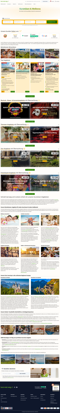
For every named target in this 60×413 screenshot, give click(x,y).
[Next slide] (58, 100)
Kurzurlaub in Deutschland (11, 296)
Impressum (52, 398)
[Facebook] (16, 387)
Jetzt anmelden (23, 373)
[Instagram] (14, 387)
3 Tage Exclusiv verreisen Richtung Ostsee (5, 74)
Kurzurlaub (56, 199)
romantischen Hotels (36, 321)
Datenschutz (52, 396)
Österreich (36, 296)
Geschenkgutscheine (14, 396)
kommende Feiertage (15, 342)
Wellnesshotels (20, 316)
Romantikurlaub (48, 239)
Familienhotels (28, 229)
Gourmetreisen (52, 268)
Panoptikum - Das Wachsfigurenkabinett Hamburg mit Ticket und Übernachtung (36, 74)
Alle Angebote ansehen (30, 145)
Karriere (41, 396)
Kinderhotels (32, 320)
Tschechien (40, 296)
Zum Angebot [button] (15, 187)
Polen (44, 296)
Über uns (41, 398)
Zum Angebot (12, 91)
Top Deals (29, 346)
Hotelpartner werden (34, 396)
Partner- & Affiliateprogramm (35, 398)
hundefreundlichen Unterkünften (46, 323)
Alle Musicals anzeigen (30, 121)
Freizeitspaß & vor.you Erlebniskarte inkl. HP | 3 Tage (50, 74)
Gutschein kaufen (45, 1)
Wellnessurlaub (3, 234)
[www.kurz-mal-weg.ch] (5, 1)
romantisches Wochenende (49, 228)
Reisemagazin (23, 396)
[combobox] (8, 21)
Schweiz (49, 296)
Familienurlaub (24, 230)
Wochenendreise (24, 272)
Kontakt (2, 396)
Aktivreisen (3, 265)
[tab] (29, 192)
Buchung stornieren (4, 398)
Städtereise (34, 263)
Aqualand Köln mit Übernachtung (21, 73)
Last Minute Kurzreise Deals (9, 344)
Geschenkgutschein (5, 350)
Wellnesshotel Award (24, 398)
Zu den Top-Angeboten (30, 96)
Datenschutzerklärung (10, 377)
